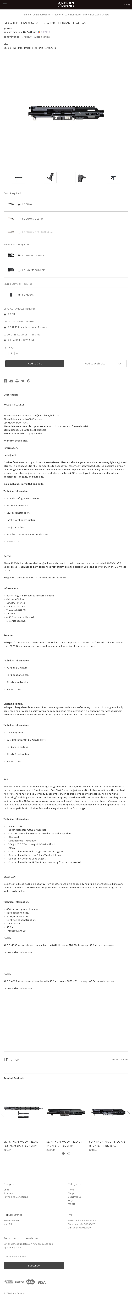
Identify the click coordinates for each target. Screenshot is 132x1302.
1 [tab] (63, 1153)
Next (128, 1114)
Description (11, 394)
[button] (66, 32)
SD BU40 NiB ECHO (32, 218)
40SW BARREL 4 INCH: (22, 334)
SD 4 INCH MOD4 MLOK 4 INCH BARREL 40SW (87, 14)
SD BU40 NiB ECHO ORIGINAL (38, 232)
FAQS (71, 1200)
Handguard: (16, 244)
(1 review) (27, 36)
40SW (57, 14)
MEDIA (71, 1204)
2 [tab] (68, 1153)
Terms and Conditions (16, 1196)
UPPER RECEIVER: (19, 321)
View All (8, 1224)
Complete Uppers (42, 14)
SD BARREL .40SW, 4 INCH (22, 340)
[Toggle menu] (4, 4)
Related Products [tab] (14, 1078)
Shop (6, 1189)
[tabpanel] (23, 1119)
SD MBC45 (28, 294)
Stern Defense (11, 1220)
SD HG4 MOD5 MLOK (33, 270)
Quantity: (9, 347)
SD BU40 (27, 204)
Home (26, 14)
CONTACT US (74, 1196)
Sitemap (8, 1193)
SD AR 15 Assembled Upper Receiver (27, 327)
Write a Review (42, 36)
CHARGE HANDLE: (20, 308)
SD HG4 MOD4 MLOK (33, 255)
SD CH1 (11, 314)
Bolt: (12, 193)
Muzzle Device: (18, 283)
